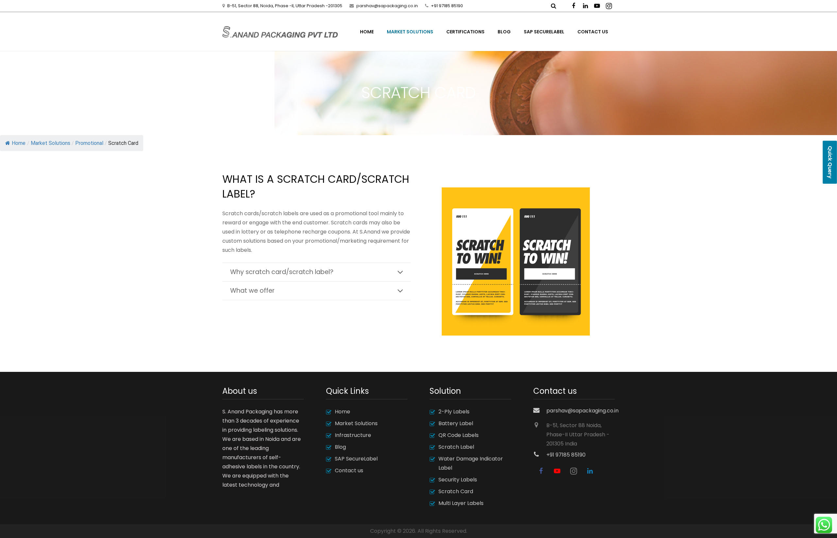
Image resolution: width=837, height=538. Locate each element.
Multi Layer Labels (461, 503)
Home (19, 143)
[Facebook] (573, 6)
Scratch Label (456, 447)
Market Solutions (356, 423)
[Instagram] (609, 6)
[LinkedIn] (585, 6)
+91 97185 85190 (447, 6)
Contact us (349, 470)
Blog (340, 447)
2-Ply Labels (454, 411)
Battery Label (455, 423)
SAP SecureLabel (356, 458)
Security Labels (457, 479)
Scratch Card (455, 491)
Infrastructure (353, 435)
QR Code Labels (458, 435)
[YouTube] (597, 6)
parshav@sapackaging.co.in (387, 6)
